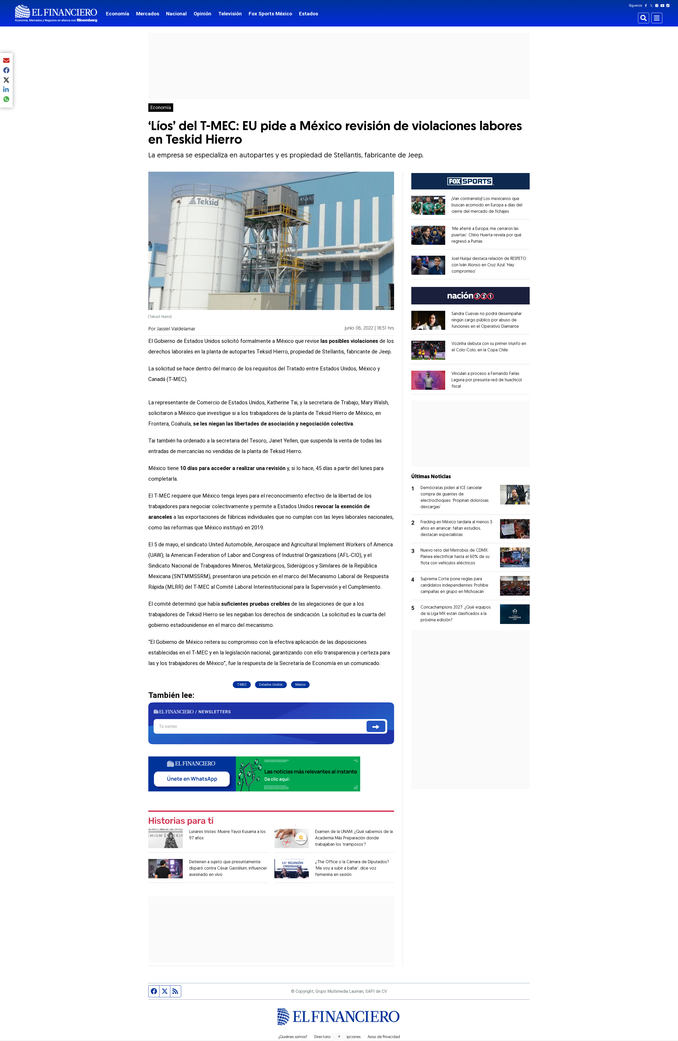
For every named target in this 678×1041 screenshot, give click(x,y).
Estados (308, 14)
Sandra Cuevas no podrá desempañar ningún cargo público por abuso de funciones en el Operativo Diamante (487, 320)
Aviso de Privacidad (384, 1037)
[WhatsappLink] (254, 773)
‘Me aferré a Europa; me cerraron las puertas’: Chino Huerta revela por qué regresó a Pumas (486, 235)
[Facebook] (647, 5)
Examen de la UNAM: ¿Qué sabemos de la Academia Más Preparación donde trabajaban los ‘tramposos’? (354, 838)
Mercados (147, 14)
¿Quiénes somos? (292, 1037)
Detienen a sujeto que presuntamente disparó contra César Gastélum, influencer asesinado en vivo (228, 868)
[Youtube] (664, 5)
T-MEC (242, 684)
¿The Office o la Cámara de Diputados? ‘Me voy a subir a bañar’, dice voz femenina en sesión (352, 868)
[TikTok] (669, 5)
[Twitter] (652, 5)
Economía (117, 14)
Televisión (230, 14)
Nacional (176, 14)
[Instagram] (658, 5)
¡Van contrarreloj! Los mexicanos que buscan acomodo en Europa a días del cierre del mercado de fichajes (487, 205)
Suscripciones (349, 1037)
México (300, 684)
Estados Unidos (271, 684)
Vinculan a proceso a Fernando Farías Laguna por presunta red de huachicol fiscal (487, 380)
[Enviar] (376, 726)
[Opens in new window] (428, 205)
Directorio (322, 1037)
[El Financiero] (56, 13)
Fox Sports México (270, 14)
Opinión (202, 14)
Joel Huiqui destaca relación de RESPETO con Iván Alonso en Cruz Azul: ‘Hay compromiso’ (489, 265)
